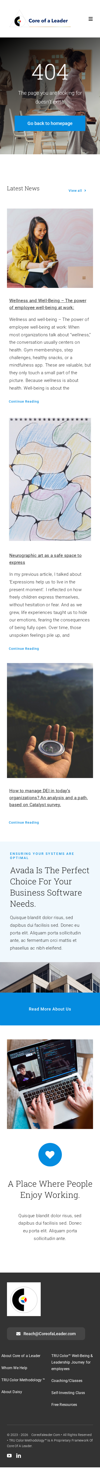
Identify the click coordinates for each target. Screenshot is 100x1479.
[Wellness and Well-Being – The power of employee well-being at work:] (50, 248)
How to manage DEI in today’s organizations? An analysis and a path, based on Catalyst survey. (48, 797)
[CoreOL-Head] (39, 10)
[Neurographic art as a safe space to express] (50, 479)
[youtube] (9, 1455)
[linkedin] (18, 1455)
